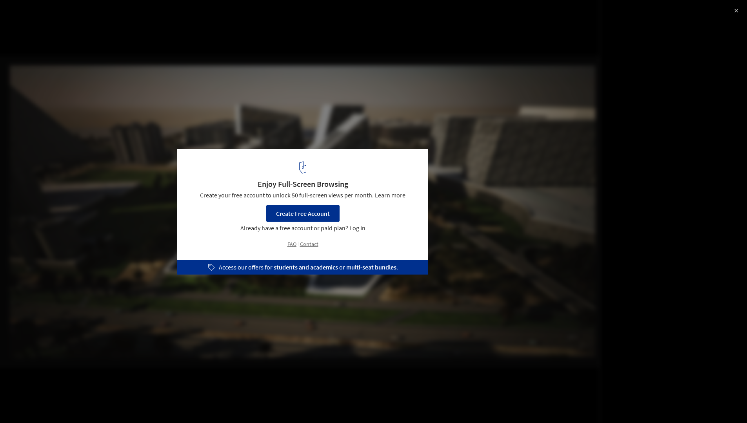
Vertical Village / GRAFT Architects (75, 14)
